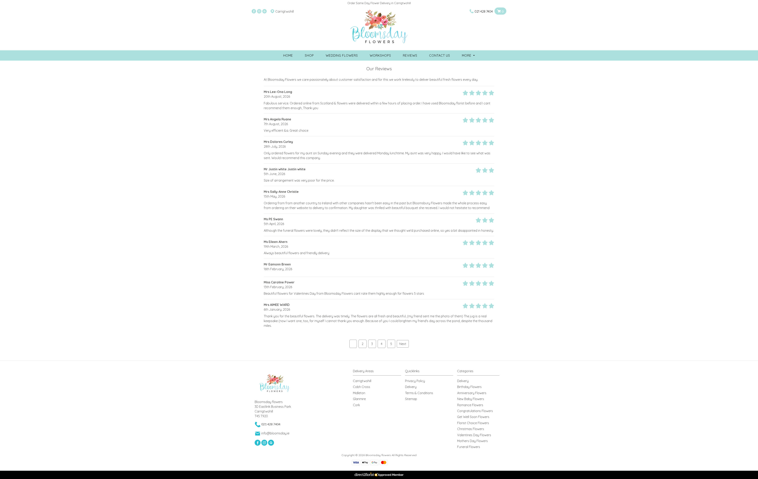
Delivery (411, 387)
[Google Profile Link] (264, 11)
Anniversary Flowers (471, 393)
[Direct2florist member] (379, 475)
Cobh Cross (361, 387)
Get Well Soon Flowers (473, 417)
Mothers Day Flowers (472, 441)
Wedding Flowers (342, 55)
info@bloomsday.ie (275, 433)
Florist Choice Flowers (473, 423)
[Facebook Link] (254, 11)
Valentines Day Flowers (474, 435)
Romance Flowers (470, 405)
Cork (356, 405)
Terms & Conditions (419, 393)
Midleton (359, 393)
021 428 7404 (484, 11)
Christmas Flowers (470, 429)
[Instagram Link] (259, 11)
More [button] (467, 55)
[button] (379, 372)
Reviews (410, 55)
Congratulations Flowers (475, 411)
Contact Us (439, 55)
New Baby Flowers (470, 399)
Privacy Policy (415, 381)
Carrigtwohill (362, 381)
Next (402, 344)
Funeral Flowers (468, 447)
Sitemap (411, 399)
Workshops (380, 55)
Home (288, 55)
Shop (309, 55)
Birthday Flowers (469, 387)
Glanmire (359, 399)
